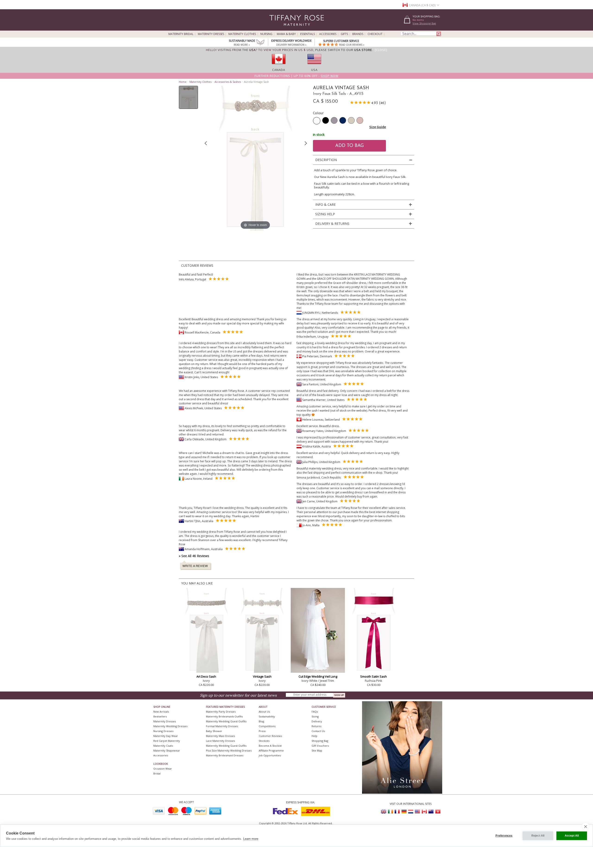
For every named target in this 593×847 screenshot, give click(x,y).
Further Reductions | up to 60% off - (296, 76)
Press (262, 731)
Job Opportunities (270, 755)
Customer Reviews (270, 736)
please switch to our (343, 50)
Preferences (503, 835)
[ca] (278, 65)
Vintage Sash (262, 676)
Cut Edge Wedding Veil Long (318, 676)
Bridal (157, 773)
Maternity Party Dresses (221, 711)
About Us (264, 711)
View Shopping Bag (424, 23)
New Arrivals (161, 711)
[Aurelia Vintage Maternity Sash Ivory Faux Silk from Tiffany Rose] (188, 97)
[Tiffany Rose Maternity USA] (417, 811)
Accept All (572, 835)
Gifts (344, 34)
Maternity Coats (163, 745)
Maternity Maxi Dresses (220, 736)
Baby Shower (214, 731)
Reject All (538, 835)
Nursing (266, 34)
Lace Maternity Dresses (220, 740)
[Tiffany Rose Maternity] (275, 28)
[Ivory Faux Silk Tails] (317, 121)
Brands (357, 34)
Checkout (375, 34)
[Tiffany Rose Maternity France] (397, 811)
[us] (314, 65)
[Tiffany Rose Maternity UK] (384, 811)
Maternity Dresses (211, 34)
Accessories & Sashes (227, 81)
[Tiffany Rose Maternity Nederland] (410, 811)
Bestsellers (160, 716)
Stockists (264, 740)
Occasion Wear (162, 768)
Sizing (315, 716)
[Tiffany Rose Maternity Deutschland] (404, 811)
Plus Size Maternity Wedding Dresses (229, 750)
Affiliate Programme (271, 750)
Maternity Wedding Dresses (170, 726)
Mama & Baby (286, 34)
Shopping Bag (320, 740)
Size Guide (377, 126)
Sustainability (267, 716)
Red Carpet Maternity (166, 740)
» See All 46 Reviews (194, 556)
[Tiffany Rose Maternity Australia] (431, 811)
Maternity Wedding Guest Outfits (226, 721)
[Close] (381, 50)
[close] (585, 826)
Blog (261, 721)
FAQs (315, 711)
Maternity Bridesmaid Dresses (224, 755)
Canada (278, 70)
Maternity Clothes (242, 34)
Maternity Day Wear (165, 736)
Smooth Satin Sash (373, 676)
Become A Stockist (270, 745)
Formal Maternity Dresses (222, 726)
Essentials (307, 34)
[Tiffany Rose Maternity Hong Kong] (437, 811)
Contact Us (318, 731)
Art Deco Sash (206, 676)
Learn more (250, 839)
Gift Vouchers (320, 745)
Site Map (317, 750)
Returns (316, 726)
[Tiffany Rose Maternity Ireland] (390, 811)
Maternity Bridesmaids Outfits (224, 716)
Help (314, 736)
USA (314, 70)
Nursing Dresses (163, 731)
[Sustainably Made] (260, 43)
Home (182, 81)
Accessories (327, 34)
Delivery (317, 721)
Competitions (267, 726)
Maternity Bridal (180, 34)
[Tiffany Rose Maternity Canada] (424, 811)
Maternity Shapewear (166, 750)
